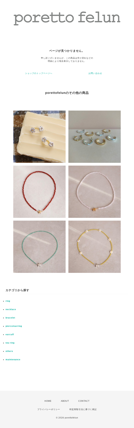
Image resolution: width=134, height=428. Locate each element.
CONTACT (84, 401)
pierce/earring (14, 326)
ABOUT (65, 401)
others (9, 351)
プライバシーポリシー (48, 409)
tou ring (10, 343)
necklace (11, 309)
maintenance (13, 359)
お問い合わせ (95, 73)
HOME (47, 401)
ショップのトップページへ (38, 73)
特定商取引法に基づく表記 (83, 409)
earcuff (10, 334)
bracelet (10, 318)
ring (8, 301)
